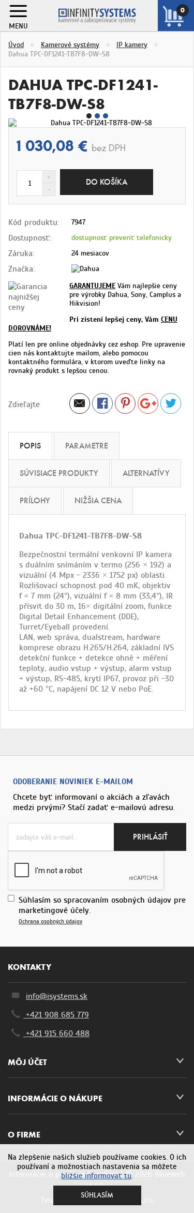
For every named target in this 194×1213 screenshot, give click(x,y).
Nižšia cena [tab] (98, 500)
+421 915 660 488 (56, 1033)
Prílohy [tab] (35, 500)
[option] (97, 122)
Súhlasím (97, 1195)
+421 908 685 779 (56, 1015)
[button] (89, 115)
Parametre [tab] (86, 446)
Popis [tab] (30, 446)
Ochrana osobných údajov (50, 921)
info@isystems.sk (56, 996)
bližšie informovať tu (96, 1175)
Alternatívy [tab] (146, 473)
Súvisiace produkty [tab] (59, 473)
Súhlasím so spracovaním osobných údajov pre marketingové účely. (102, 910)
